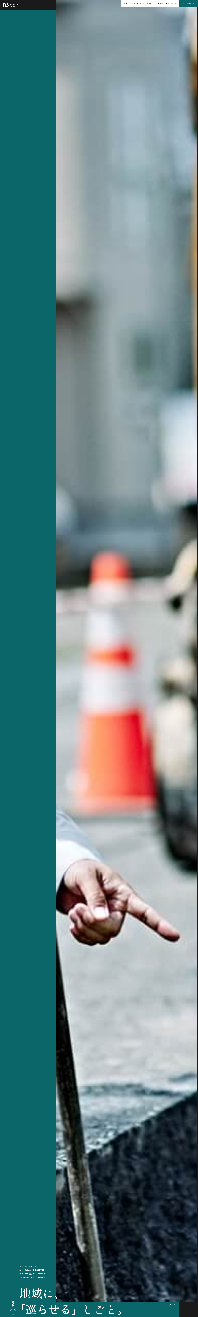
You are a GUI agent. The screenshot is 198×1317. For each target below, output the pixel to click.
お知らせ (160, 3)
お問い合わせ (171, 3)
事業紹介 (150, 3)
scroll (13, 1304)
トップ (126, 3)
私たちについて (138, 3)
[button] (170, 1304)
